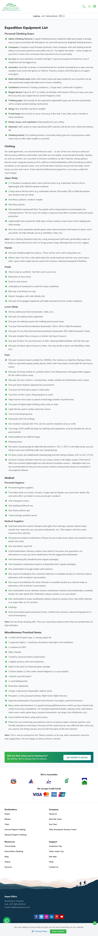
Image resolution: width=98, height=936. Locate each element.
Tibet (7, 824)
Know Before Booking (14, 851)
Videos (7, 862)
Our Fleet (53, 824)
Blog (7, 856)
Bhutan (8, 819)
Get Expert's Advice (77, 757)
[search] (89, 7)
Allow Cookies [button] (58, 931)
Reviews (8, 867)
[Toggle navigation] (93, 7)
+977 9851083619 (49, 16)
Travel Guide (10, 846)
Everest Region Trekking (15, 829)
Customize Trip (55, 846)
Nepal (7, 814)
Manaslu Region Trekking (15, 835)
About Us (53, 814)
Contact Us (53, 867)
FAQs (51, 862)
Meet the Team (55, 819)
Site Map (53, 856)
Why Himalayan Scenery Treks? (63, 829)
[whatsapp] (7, 921)
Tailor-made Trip (56, 851)
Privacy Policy (41, 931)
